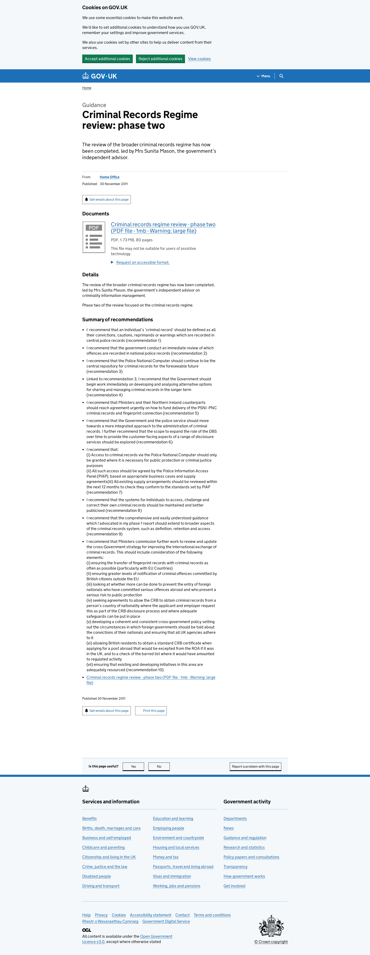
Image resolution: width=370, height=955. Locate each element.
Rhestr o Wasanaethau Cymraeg (110, 921)
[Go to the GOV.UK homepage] (99, 76)
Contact (182, 914)
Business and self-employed (106, 837)
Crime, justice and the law (104, 866)
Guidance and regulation (245, 837)
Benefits (89, 818)
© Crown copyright (271, 941)
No (163, 766)
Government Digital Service (166, 921)
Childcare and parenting (103, 847)
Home (86, 88)
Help (86, 914)
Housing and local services (176, 847)
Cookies (119, 914)
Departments (235, 818)
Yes (137, 766)
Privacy (101, 914)
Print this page (153, 711)
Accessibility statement (150, 914)
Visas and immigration (172, 876)
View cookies (199, 59)
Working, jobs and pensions (176, 885)
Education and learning (173, 818)
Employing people (168, 828)
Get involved (234, 885)
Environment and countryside (178, 837)
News (229, 828)
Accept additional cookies (107, 58)
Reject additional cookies (160, 58)
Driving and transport (100, 885)
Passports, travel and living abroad (183, 866)
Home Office (109, 177)
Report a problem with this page (255, 766)
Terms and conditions (212, 914)
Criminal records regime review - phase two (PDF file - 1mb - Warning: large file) (163, 227)
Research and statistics (244, 847)
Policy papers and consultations (251, 856)
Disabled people (96, 876)
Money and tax (166, 856)
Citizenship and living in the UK (109, 856)
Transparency (236, 866)
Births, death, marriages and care (111, 828)
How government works (244, 876)
